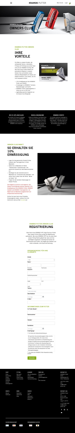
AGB (29, 394)
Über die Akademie (32, 374)
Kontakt (23, 200)
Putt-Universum (41, 380)
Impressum (30, 396)
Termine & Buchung (32, 379)
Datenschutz (30, 397)
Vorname (29, 268)
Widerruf (29, 399)
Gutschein (8, 380)
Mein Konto (60, 3)
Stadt (28, 281)
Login (66, 3)
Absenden (32, 358)
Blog (18, 396)
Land (28, 286)
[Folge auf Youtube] (61, 412)
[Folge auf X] (67, 409)
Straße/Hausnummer (32, 275)
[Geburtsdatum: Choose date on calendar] (43, 297)
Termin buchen (20, 379)
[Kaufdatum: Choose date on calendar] (43, 329)
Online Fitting (20, 377)
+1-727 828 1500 (64, 403)
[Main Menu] (11, 2)
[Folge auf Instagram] (64, 409)
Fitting (7, 377)
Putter (7, 374)
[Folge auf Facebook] (61, 409)
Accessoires (8, 375)
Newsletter (19, 393)
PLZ (42, 281)
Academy (8, 379)
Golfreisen (8, 394)
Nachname (44, 268)
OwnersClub (19, 394)
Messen (7, 393)
